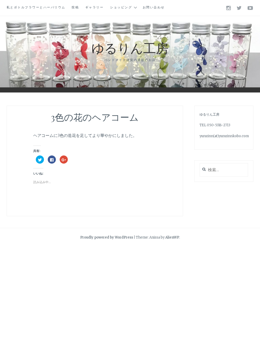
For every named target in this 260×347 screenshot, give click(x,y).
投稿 (75, 7)
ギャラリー (94, 7)
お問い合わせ (154, 7)
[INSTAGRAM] (229, 7)
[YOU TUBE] (251, 7)
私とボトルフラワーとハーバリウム (36, 7)
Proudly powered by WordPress (106, 237)
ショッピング (121, 7)
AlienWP (172, 237)
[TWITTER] (239, 7)
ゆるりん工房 (130, 47)
